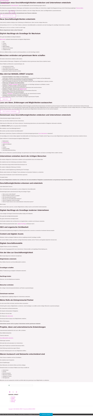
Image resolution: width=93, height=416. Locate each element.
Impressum (5, 47)
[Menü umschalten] (11, 12)
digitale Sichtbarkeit (13, 84)
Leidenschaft (10, 316)
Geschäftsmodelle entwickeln (11, 16)
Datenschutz (5, 42)
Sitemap (13, 401)
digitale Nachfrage (22, 223)
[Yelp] (13, 392)
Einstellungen (46, 414)
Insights (4, 34)
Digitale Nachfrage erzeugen (11, 25)
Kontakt (4, 38)
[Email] (16, 392)
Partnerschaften (6, 29)
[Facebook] (10, 392)
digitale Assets (23, 89)
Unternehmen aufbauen (10, 20)
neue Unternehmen (43, 133)
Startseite (13, 397)
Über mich (5, 7)
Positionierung (6, 142)
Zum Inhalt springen (4, 0)
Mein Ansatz (5, 11)
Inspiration (10, 93)
